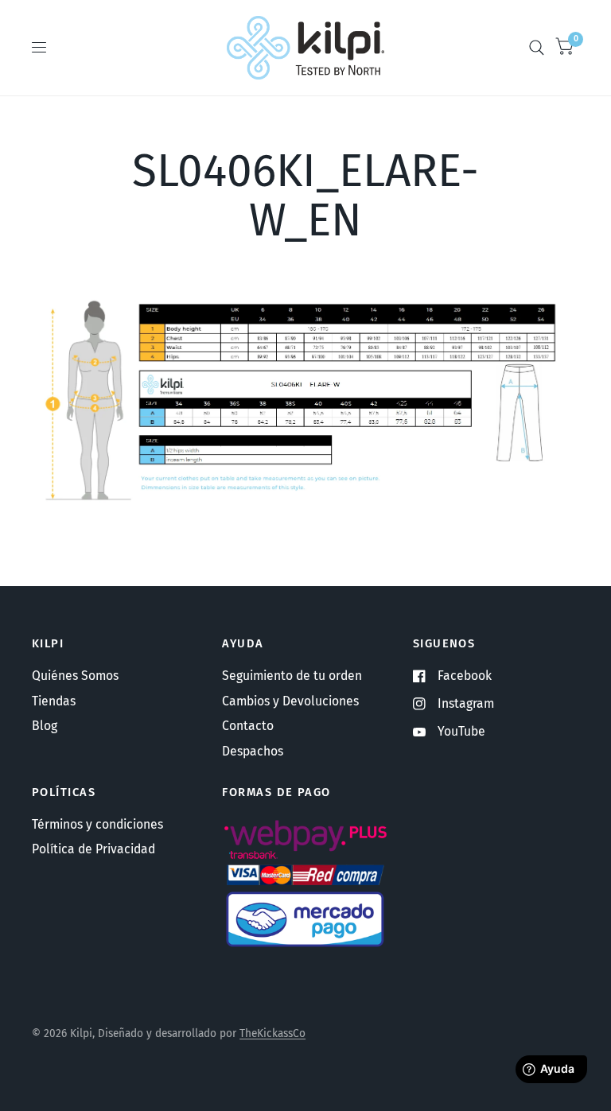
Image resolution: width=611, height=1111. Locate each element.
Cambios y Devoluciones (290, 701)
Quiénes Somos (75, 675)
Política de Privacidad (93, 849)
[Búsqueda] (536, 47)
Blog (44, 725)
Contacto (248, 725)
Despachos (252, 751)
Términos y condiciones (97, 824)
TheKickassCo (272, 1033)
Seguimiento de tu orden (292, 675)
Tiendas (54, 701)
